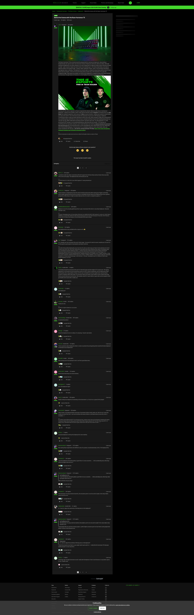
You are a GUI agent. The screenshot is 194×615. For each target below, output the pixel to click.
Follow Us (107, 585)
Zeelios (60, 267)
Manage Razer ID (81, 596)
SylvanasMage (61, 317)
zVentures (94, 594)
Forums (75, 2)
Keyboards (80, 11)
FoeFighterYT (61, 384)
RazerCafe (54, 589)
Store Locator (54, 592)
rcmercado (60, 288)
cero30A (60, 343)
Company (94, 585)
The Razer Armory (72, 11)
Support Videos (81, 598)
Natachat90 (61, 410)
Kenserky (60, 301)
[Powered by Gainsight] (97, 579)
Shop (53, 585)
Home (53, 11)
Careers (93, 589)
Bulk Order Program (56, 596)
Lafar (59, 24)
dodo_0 (60, 397)
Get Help (80, 587)
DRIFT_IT (60, 172)
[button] (138, 2)
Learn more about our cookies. (122, 605)
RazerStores (54, 587)
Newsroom (94, 592)
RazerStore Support (82, 592)
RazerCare (80, 594)
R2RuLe (60, 432)
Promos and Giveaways (107, 2)
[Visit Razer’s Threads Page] (106, 592)
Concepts (67, 592)
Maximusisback (62, 445)
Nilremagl (60, 227)
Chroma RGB (67, 589)
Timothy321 (61, 458)
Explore (66, 585)
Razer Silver (121, 2)
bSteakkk (60, 358)
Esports (66, 594)
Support (83, 2)
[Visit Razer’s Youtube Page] (106, 597)
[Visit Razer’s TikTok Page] (106, 599)
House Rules (93, 2)
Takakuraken (61, 506)
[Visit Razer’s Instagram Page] (106, 590)
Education (54, 598)
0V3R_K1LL (61, 190)
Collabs (66, 596)
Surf (59, 240)
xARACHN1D (61, 371)
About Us (93, 587)
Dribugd (60, 330)
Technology (67, 587)
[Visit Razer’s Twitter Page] (106, 594)
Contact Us (94, 596)
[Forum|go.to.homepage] (60, 2)
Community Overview (62, 11)
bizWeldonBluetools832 (64, 206)
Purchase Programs (56, 594)
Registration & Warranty (83, 589)
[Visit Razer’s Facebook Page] (106, 588)
